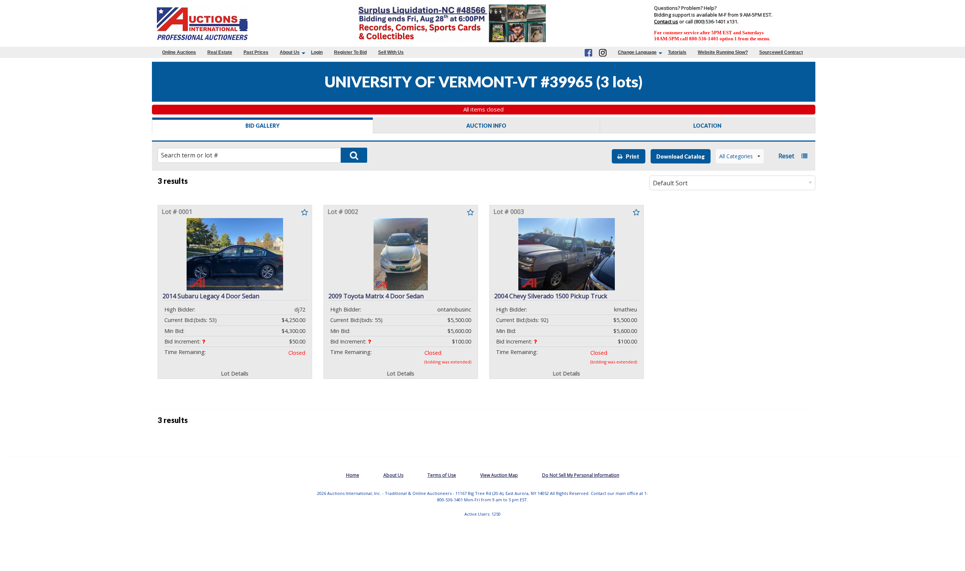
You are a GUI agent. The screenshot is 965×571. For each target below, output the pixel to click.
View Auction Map (499, 475)
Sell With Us (391, 52)
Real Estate (219, 52)
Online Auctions (179, 52)
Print (630, 156)
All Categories (736, 156)
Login (317, 52)
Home (352, 475)
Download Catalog (680, 156)
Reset (786, 156)
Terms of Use (441, 475)
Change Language (637, 52)
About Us (290, 52)
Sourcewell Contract (781, 52)
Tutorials (677, 52)
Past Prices (256, 52)
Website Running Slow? (723, 52)
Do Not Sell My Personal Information (580, 475)
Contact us (666, 21)
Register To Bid (350, 52)
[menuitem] (179, 52)
